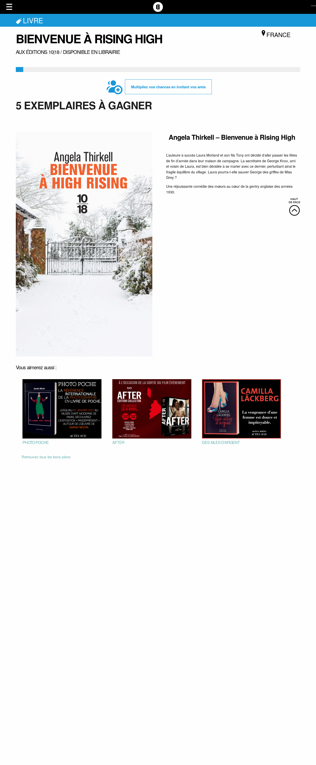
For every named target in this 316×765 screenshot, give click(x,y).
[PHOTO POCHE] (61, 408)
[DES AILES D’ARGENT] (241, 408)
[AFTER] (151, 408)
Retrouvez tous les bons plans (46, 456)
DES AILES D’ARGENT (221, 442)
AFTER (118, 442)
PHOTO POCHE (35, 442)
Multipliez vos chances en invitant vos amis (168, 87)
